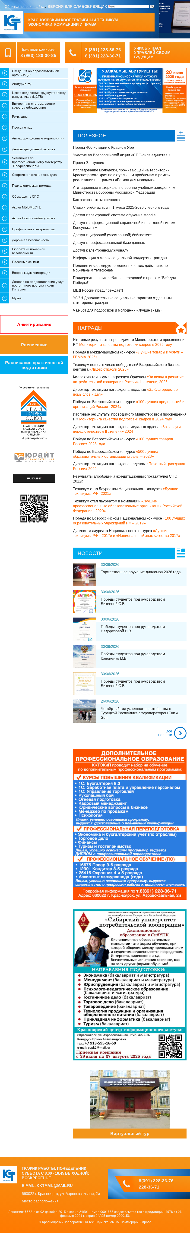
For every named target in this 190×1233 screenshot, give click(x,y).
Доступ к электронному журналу (100, 250)
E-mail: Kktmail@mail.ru (47, 1186)
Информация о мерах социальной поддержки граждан (120, 258)
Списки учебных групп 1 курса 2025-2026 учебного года (121, 207)
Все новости (165, 733)
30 (103, 565)
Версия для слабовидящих (77, 7)
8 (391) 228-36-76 (103, 49)
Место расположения (40, 1201)
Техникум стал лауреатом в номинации (127, 506)
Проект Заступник (88, 163)
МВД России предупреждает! (98, 290)
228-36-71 (149, 1187)
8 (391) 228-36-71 (103, 56)
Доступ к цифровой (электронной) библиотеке (112, 235)
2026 (115, 565)
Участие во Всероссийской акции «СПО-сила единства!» (122, 155)
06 (108, 565)
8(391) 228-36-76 (156, 1181)
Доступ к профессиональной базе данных (109, 243)
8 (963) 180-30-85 (38, 55)
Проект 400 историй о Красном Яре (103, 147)
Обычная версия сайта (24, 7)
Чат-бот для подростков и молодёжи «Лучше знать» (117, 310)
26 (103, 701)
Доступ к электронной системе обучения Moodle (114, 215)
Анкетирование (34, 324)
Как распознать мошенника (96, 200)
